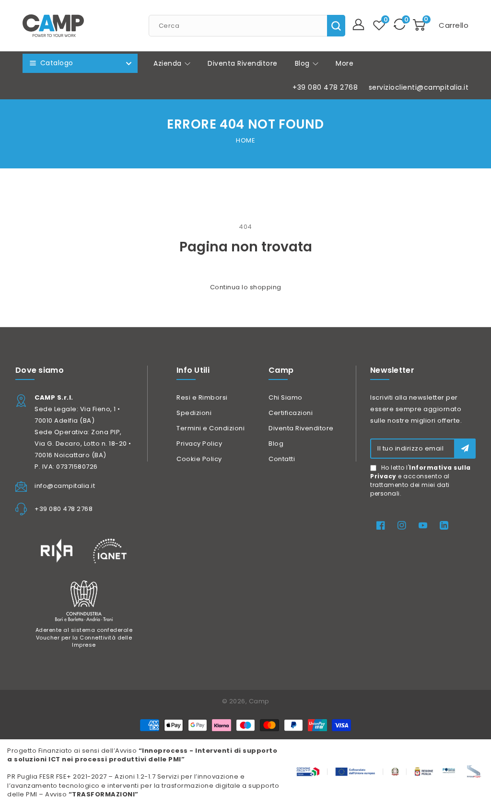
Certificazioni (291, 412)
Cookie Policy (199, 458)
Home (245, 140)
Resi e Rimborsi (202, 397)
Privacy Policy (199, 443)
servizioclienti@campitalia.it (419, 87)
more (344, 63)
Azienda (168, 63)
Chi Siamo (286, 397)
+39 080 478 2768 (325, 87)
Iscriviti (465, 448)
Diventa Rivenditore (301, 428)
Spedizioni (193, 412)
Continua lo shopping (245, 287)
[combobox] (247, 25)
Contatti (282, 458)
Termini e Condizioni (210, 428)
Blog (303, 63)
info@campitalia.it (65, 485)
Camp (259, 701)
